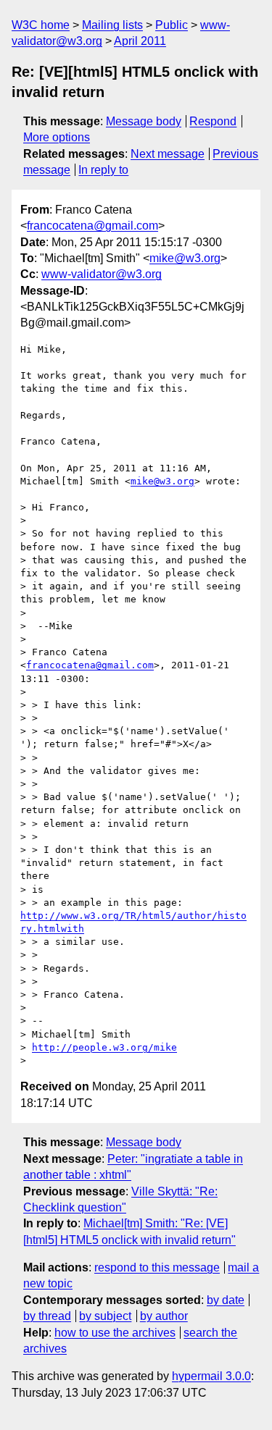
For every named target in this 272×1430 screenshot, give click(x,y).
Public (171, 25)
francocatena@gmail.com (92, 225)
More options (56, 137)
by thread (47, 1316)
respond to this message (157, 1267)
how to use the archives (115, 1332)
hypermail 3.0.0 (211, 1376)
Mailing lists (112, 25)
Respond (212, 121)
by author (164, 1316)
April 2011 (140, 41)
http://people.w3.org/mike (104, 1047)
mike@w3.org (185, 258)
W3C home (41, 25)
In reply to (103, 170)
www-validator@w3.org (101, 274)
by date (225, 1300)
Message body (143, 121)
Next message (168, 154)
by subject (105, 1316)
